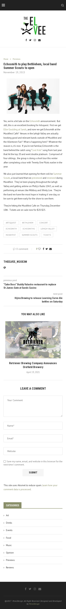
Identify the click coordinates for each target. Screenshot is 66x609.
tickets (47, 235)
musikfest (11, 235)
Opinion (10, 552)
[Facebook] (26, 40)
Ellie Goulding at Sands (15, 129)
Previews (10, 560)
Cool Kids (36, 150)
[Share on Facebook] (43, 248)
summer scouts (29, 235)
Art (7, 515)
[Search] (62, 5)
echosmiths (29, 229)
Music (9, 545)
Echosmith (35, 121)
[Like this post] (39, 248)
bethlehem (27, 223)
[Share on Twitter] (47, 248)
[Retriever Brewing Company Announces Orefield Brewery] (33, 339)
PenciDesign (34, 603)
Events (9, 530)
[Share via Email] (50, 248)
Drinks (9, 522)
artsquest (11, 223)
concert (43, 223)
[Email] (39, 40)
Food (8, 537)
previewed (37, 177)
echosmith (11, 229)
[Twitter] (30, 40)
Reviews (10, 567)
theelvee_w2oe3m (15, 261)
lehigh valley (48, 229)
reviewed (51, 177)
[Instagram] (35, 40)
